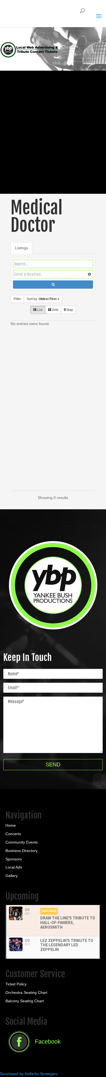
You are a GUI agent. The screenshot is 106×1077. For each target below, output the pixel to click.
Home (10, 825)
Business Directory (21, 850)
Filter (17, 299)
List (39, 310)
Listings (21, 248)
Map (69, 310)
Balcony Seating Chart (24, 1001)
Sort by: (42, 299)
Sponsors (13, 859)
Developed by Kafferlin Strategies (28, 1074)
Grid (54, 310)
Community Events (21, 842)
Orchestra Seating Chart (26, 992)
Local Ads (13, 867)
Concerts (13, 834)
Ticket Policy (16, 984)
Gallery (11, 875)
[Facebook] (33, 1054)
